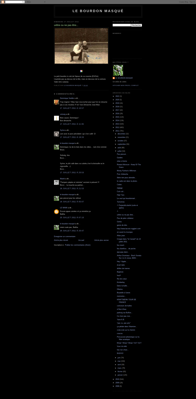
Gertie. (119, 222)
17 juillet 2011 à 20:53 (72, 173)
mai (119, 361)
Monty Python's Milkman (126, 171)
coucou (120, 333)
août (119, 148)
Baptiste (120, 272)
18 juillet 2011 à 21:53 (72, 189)
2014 (117, 120)
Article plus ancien (101, 240)
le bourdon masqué (98, 11)
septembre (122, 144)
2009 (117, 383)
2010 (117, 379)
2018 (117, 107)
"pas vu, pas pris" (124, 323)
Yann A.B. (121, 320)
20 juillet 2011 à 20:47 (72, 231)
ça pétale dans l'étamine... (127, 326)
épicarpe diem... (123, 252)
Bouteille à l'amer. (124, 293)
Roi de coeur (122, 279)
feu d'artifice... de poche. (126, 249)
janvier (120, 375)
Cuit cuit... (121, 191)
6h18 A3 (120, 353)
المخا (119, 275)
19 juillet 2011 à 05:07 (72, 202)
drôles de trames (123, 268)
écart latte (121, 265)
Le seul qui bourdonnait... (126, 198)
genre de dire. (122, 225)
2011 (117, 131)
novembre (122, 137)
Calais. (119, 185)
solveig (62, 114)
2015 (117, 117)
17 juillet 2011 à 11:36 (72, 124)
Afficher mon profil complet (126, 85)
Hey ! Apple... (122, 261)
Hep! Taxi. (121, 195)
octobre (121, 141)
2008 (117, 386)
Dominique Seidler (67, 98)
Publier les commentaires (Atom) (77, 245)
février (120, 371)
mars (120, 368)
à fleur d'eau (121, 309)
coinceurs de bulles (124, 306)
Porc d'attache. (123, 174)
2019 (117, 103)
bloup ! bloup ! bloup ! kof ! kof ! (129, 343)
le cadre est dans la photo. (127, 181)
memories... (121, 296)
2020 (117, 100)
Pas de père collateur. (125, 218)
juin (119, 358)
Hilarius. (120, 289)
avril (119, 365)
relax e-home (122, 161)
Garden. (120, 158)
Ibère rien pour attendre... (126, 178)
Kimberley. (121, 282)
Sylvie (62, 130)
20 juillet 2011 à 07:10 (72, 218)
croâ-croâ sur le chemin (126, 330)
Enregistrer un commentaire (64, 236)
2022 (117, 96)
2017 (117, 110)
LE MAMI (63, 208)
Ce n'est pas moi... (124, 316)
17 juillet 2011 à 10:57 (72, 108)
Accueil (81, 240)
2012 (117, 127)
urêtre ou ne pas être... (126, 215)
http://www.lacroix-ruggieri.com (129, 229)
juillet (120, 151)
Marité (62, 179)
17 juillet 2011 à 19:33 (72, 137)
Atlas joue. (121, 236)
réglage (120, 188)
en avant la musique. (125, 232)
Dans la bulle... (123, 286)
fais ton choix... (123, 350)
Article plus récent (61, 240)
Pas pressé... (122, 154)
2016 (117, 114)
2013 (117, 124)
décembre (122, 134)
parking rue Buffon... (125, 313)
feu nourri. (121, 245)
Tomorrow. (121, 202)
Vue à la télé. (122, 346)
